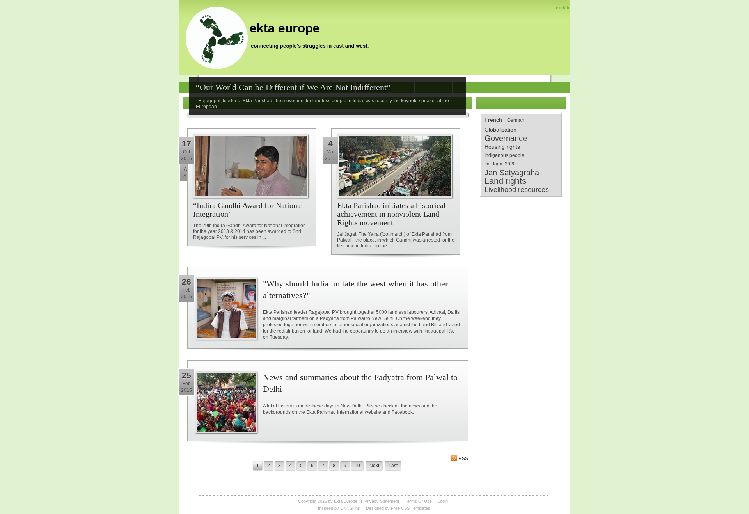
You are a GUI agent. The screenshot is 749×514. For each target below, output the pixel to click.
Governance (506, 138)
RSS (463, 458)
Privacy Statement (381, 501)
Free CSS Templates (410, 508)
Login (443, 501)
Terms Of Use (418, 501)
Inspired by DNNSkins (339, 508)
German (515, 120)
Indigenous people (504, 155)
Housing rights (502, 146)
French (493, 119)
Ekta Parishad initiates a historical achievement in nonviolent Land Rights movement (391, 214)
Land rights (505, 181)
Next (374, 465)
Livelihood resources (517, 189)
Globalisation (500, 129)
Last (393, 465)
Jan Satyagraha (512, 172)
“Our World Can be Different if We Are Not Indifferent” (293, 87)
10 (357, 465)
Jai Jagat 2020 (500, 164)
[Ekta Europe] (280, 37)
